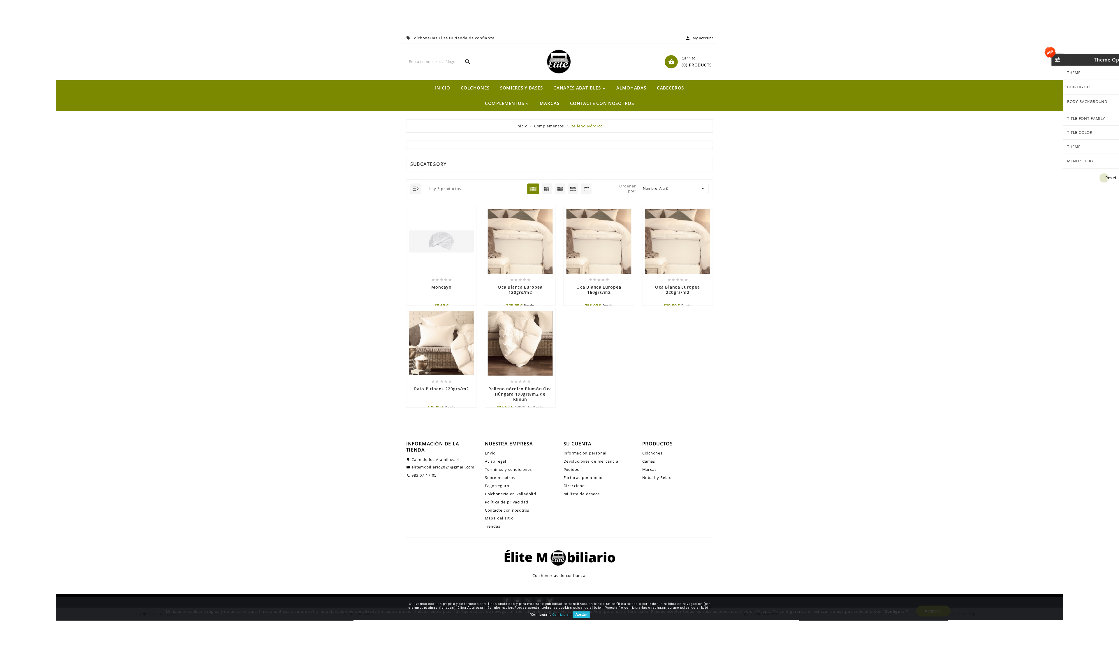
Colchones (652, 453)
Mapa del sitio (499, 518)
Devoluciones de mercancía (591, 461)
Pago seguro (497, 485)
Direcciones (575, 485)
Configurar (561, 615)
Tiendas (493, 526)
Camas (648, 461)
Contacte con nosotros (507, 510)
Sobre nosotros (500, 477)
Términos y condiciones (508, 469)
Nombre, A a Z (674, 188)
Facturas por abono (583, 477)
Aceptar (581, 615)
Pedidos (571, 469)
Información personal (585, 453)
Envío (490, 453)
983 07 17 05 (424, 475)
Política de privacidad (506, 501)
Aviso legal (495, 461)
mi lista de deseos (582, 493)
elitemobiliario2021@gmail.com (442, 466)
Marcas (649, 469)
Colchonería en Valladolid (510, 493)
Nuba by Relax (656, 477)
